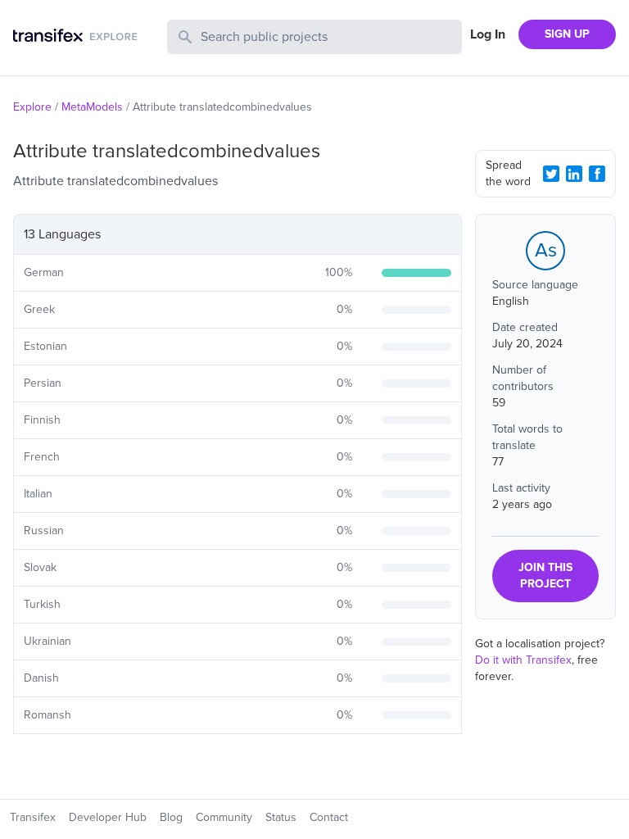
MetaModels (92, 107)
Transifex (33, 817)
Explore (32, 107)
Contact (329, 817)
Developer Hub (108, 817)
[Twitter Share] (551, 173)
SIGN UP (567, 34)
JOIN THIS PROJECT (545, 575)
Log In (487, 34)
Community (224, 817)
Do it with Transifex (523, 660)
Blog (171, 817)
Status (280, 817)
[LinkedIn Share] (574, 173)
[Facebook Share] (597, 173)
